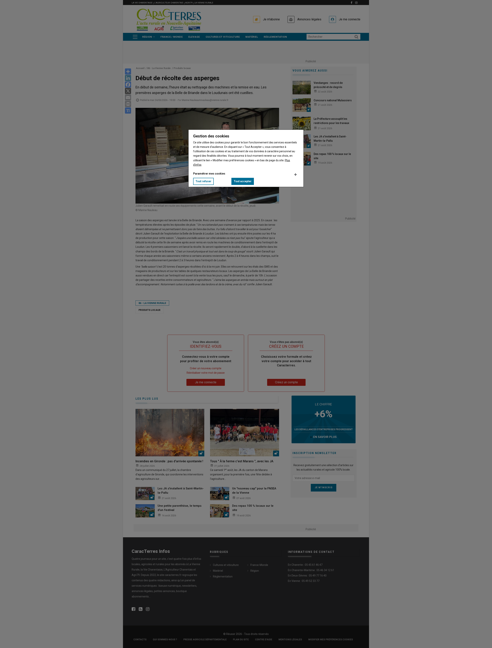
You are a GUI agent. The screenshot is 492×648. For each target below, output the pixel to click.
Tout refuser (203, 181)
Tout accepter (243, 181)
